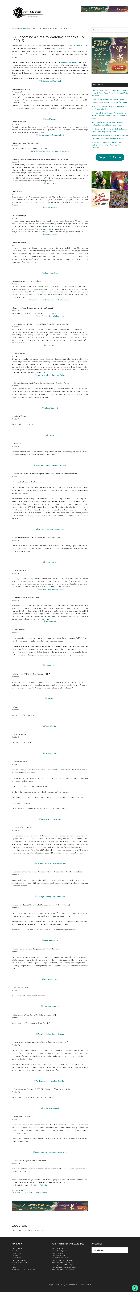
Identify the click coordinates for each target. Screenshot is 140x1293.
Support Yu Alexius (110, 157)
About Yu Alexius (17, 1248)
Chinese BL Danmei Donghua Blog (62, 1260)
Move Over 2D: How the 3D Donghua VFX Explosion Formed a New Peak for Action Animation (106, 145)
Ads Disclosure (16, 1258)
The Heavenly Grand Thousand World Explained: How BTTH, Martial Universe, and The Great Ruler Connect (109, 115)
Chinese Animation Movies (60, 1258)
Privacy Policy (16, 1253)
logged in (25, 1230)
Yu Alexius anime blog (69, 62)
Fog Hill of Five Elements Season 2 (63, 1269)
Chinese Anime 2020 (58, 1255)
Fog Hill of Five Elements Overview (62, 1262)
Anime (21, 1190)
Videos (14, 1267)
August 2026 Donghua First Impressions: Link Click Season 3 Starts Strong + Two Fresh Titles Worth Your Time (110, 93)
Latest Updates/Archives (19, 1262)
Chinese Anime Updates (59, 1251)
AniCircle (14, 1265)
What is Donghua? (57, 1248)
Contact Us (15, 1251)
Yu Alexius (44, 1185)
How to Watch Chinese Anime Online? (24, 1269)
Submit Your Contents (19, 1260)
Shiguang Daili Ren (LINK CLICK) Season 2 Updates (68, 1265)
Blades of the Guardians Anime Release (64, 1267)
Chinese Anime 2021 (58, 1253)
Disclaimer (15, 1255)
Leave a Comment (42, 1193)
